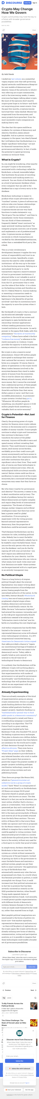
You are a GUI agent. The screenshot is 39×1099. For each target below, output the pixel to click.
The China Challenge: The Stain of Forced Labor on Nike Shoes (14, 1022)
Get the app (29, 1090)
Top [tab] (4, 998)
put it (29, 398)
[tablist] (7, 998)
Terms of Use (29, 971)
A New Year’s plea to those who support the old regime (12, 1010)
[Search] (35, 998)
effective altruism (9, 748)
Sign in (35, 3)
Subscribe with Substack (21, 1068)
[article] (19, 1009)
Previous (8, 990)
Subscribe (27, 3)
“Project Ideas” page (10, 751)
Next (32, 990)
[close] (33, 1030)
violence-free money (11, 339)
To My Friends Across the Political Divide (12, 1004)
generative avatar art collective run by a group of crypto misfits (16, 783)
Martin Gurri (14, 1013)
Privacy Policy (23, 1077)
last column (16, 79)
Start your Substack (14, 1090)
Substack (10, 1095)
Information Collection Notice (21, 973)
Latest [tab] (9, 998)
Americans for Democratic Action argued (19, 641)
